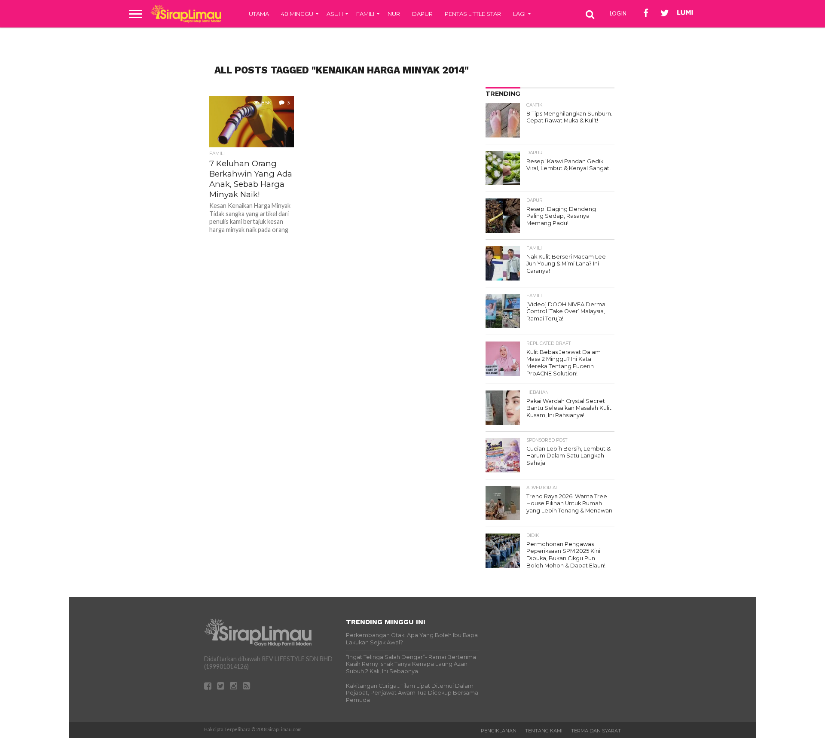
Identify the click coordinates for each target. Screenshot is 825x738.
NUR (394, 13)
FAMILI (365, 13)
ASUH (335, 13)
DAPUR (422, 13)
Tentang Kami (543, 731)
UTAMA (259, 13)
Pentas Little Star (473, 13)
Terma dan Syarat (596, 731)
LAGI (519, 13)
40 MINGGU (297, 13)
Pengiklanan (498, 731)
